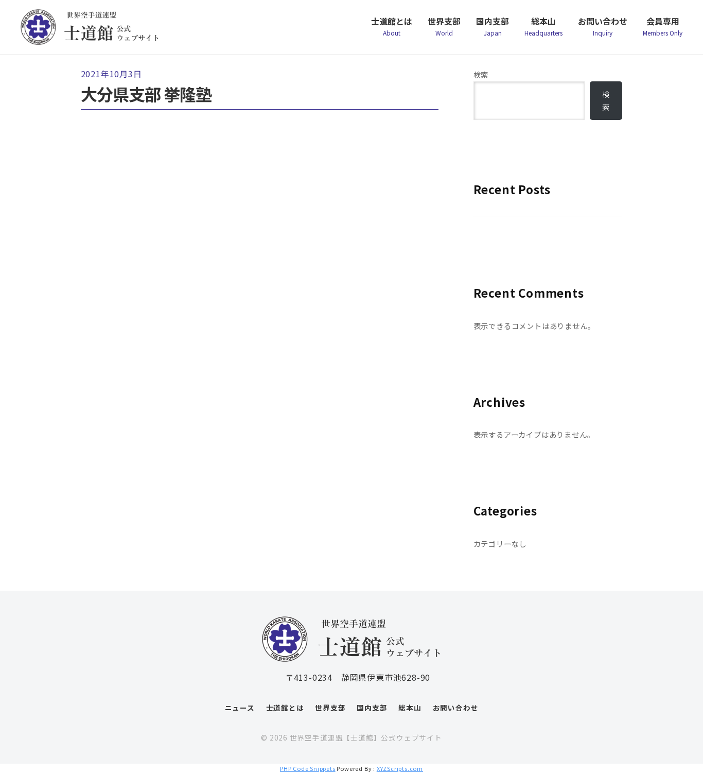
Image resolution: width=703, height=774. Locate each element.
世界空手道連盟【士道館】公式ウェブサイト (366, 737)
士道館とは (391, 26)
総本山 (543, 26)
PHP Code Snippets (308, 768)
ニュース (240, 707)
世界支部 (444, 26)
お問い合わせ (602, 26)
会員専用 (662, 26)
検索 (481, 74)
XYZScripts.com (400, 768)
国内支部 (492, 26)
